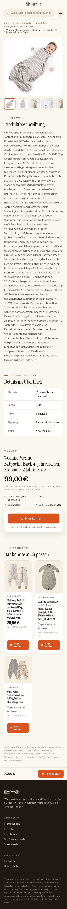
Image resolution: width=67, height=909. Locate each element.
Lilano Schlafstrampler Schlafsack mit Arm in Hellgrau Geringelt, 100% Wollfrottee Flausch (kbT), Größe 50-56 (48, 610)
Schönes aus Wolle (22, 23)
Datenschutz (11, 866)
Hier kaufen (36, 518)
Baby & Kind (41, 23)
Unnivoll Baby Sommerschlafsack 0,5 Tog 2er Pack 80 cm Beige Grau (15, 697)
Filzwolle (9, 828)
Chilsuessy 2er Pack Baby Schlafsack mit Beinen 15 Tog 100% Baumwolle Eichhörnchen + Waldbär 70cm (16, 609)
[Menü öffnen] (60, 13)
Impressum (10, 860)
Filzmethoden (12, 823)
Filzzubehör (10, 834)
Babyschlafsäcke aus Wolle (20, 26)
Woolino (10, 451)
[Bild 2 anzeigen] (23, 104)
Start (6, 23)
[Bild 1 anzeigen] (9, 104)
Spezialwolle (11, 844)
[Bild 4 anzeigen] (49, 104)
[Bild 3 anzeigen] (36, 104)
